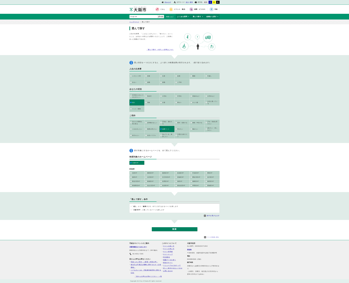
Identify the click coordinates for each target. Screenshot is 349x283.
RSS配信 (166, 257)
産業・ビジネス (199, 9)
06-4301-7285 (138, 254)
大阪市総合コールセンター (138, 247)
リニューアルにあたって (172, 265)
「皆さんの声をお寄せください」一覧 (148, 276)
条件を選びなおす (213, 215)
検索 (161, 16)
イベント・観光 (179, 9)
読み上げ (168, 2)
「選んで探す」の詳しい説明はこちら (160, 49)
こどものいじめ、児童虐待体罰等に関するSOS (146, 271)
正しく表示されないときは (172, 268)
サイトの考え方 (168, 249)
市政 (216, 9)
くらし (162, 9)
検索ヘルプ (170, 16)
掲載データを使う (169, 260)
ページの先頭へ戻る (213, 237)
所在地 (189, 249)
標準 (191, 2)
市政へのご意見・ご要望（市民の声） (144, 262)
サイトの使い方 (168, 246)
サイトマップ (168, 254)
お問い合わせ (168, 271)
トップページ (134, 22)
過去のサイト (168, 262)
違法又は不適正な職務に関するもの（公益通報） (146, 266)
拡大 (187, 2)
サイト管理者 (168, 251)
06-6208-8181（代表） (194, 259)
